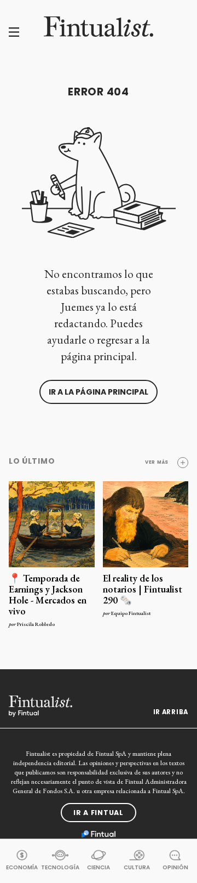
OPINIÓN (175, 867)
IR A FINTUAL (98, 812)
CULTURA (137, 867)
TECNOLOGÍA (60, 867)
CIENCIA (98, 867)
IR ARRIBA (170, 712)
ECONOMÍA (22, 867)
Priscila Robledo (36, 624)
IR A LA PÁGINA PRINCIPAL (98, 391)
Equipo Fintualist (130, 613)
